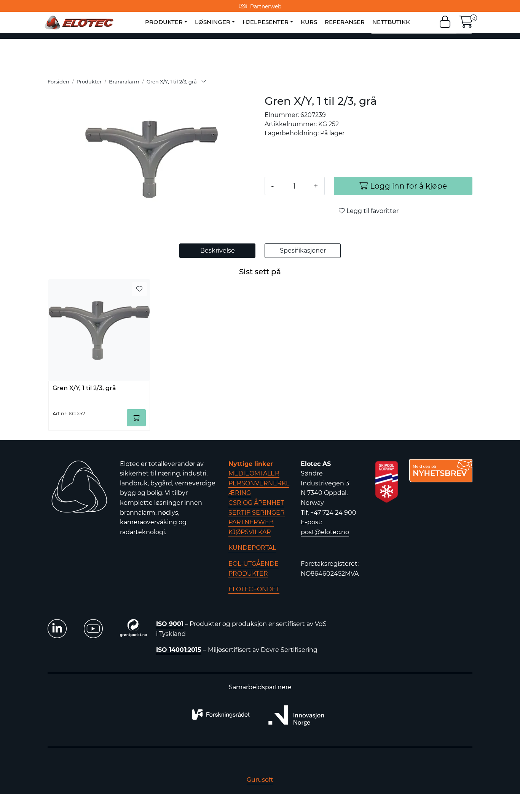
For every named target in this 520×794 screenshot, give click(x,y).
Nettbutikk (391, 22)
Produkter (164, 22)
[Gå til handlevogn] (466, 24)
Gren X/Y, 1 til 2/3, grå (84, 388)
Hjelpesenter (265, 22)
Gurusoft (260, 779)
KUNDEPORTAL (252, 547)
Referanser (345, 22)
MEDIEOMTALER (253, 473)
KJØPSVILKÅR (249, 532)
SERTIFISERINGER (256, 512)
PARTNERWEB (251, 522)
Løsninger (212, 22)
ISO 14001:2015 (178, 649)
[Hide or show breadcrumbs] (204, 82)
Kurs (309, 22)
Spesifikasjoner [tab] (303, 250)
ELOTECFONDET (253, 589)
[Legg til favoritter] (139, 289)
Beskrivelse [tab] (217, 250)
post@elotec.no (325, 532)
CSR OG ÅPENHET (256, 502)
